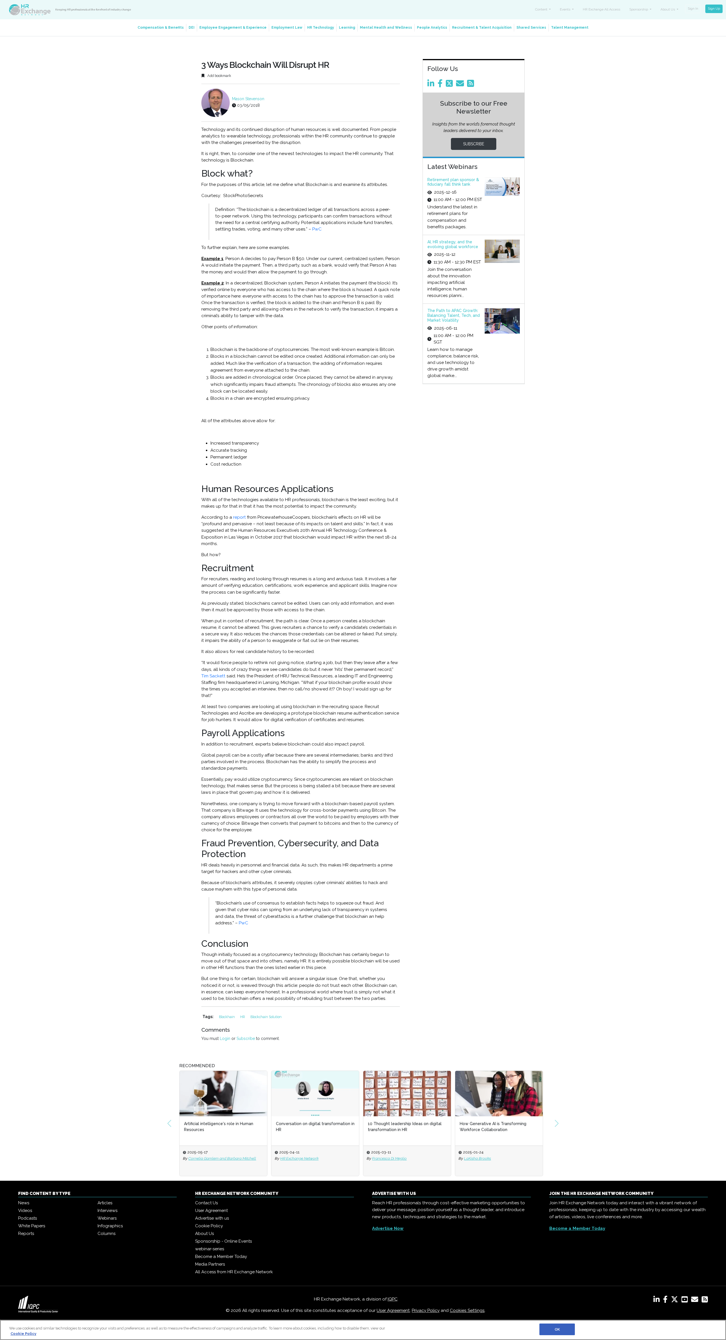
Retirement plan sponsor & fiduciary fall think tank (453, 182)
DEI (192, 28)
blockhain (227, 1017)
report (239, 517)
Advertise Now (388, 1228)
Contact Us (206, 1202)
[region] (363, 1330)
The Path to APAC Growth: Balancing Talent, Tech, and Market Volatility (453, 315)
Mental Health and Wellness (386, 28)
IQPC (393, 1299)
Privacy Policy (426, 1310)
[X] (675, 1300)
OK (557, 1329)
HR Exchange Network (299, 1158)
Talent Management (569, 28)
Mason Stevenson (248, 99)
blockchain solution (266, 1017)
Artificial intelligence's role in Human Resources (218, 1126)
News (23, 1202)
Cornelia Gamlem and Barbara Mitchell (222, 1158)
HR (243, 1017)
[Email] (461, 85)
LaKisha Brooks (477, 1158)
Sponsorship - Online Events (223, 1241)
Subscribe (246, 1038)
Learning (347, 28)
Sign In (693, 9)
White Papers (31, 1225)
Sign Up (714, 9)
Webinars (107, 1218)
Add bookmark (218, 76)
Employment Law (286, 28)
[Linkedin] (431, 85)
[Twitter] (450, 85)
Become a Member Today (221, 1256)
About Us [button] (668, 9)
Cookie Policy (209, 1225)
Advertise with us (212, 1218)
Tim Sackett (213, 676)
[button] (169, 1123)
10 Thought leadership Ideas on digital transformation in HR (405, 1126)
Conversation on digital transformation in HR (315, 1126)
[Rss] (471, 85)
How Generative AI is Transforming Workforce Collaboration (493, 1126)
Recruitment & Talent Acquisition (482, 28)
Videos (25, 1210)
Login (225, 1038)
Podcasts (27, 1218)
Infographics (110, 1225)
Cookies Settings (467, 1310)
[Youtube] (685, 1300)
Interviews (107, 1210)
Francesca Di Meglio (389, 1158)
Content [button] (541, 9)
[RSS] (705, 1300)
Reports (26, 1233)
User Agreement (211, 1210)
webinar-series (209, 1248)
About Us (204, 1233)
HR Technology (320, 28)
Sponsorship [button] (639, 9)
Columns (106, 1233)
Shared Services (531, 28)
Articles (105, 1202)
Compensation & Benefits (161, 28)
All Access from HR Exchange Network (234, 1271)
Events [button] (565, 9)
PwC (317, 229)
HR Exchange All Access (601, 9)
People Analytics (432, 28)
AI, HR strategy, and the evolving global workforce (452, 244)
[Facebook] (441, 85)
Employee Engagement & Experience (233, 28)
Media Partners (210, 1264)
